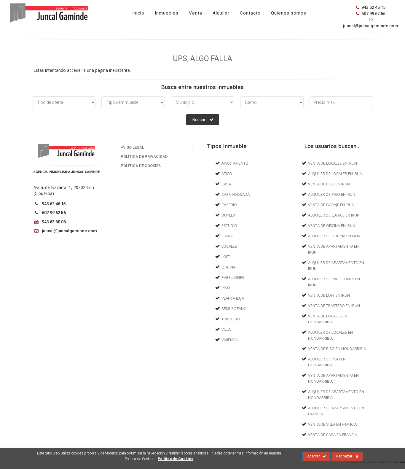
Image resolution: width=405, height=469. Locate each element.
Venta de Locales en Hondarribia (327, 319)
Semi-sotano (234, 308)
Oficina (228, 267)
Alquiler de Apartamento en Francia (336, 410)
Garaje (228, 236)
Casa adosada (235, 194)
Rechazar (344, 456)
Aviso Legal (132, 147)
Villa (226, 329)
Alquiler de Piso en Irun (331, 194)
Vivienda (229, 339)
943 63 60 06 (53, 222)
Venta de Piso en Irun (329, 184)
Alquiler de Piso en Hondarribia (327, 362)
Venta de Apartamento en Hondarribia (333, 378)
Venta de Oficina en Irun (331, 225)
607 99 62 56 (373, 13)
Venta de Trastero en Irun (334, 305)
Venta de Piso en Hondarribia (337, 348)
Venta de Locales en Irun (332, 163)
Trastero (230, 319)
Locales (229, 246)
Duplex (228, 215)
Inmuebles (166, 13)
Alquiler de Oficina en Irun (334, 236)
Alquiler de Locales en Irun (335, 173)
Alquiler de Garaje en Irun (334, 215)
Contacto (250, 13)
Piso (225, 287)
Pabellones (232, 277)
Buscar (198, 119)
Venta (195, 13)
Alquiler (221, 13)
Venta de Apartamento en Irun (333, 249)
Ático (226, 173)
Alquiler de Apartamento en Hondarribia (336, 394)
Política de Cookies (141, 165)
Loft (225, 256)
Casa (226, 184)
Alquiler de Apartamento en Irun (336, 265)
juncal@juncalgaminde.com (69, 230)
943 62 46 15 (373, 7)
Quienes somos (288, 13)
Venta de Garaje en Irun (331, 204)
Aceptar (313, 456)
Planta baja (232, 298)
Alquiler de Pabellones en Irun (334, 281)
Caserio (229, 204)
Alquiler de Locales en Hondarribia (330, 335)
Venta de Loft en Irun (329, 295)
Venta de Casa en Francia (332, 434)
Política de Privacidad (144, 156)
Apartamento (234, 163)
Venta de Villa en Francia (332, 424)
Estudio (229, 225)
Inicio (138, 13)
